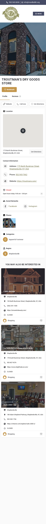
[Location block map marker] (23, 130)
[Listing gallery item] (9, 223)
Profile (4, 96)
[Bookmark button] (41, 320)
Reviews (16, 96)
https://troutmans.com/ (27, 181)
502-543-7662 (21, 175)
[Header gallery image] (23, 49)
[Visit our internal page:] (11, 14)
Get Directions (36, 152)
